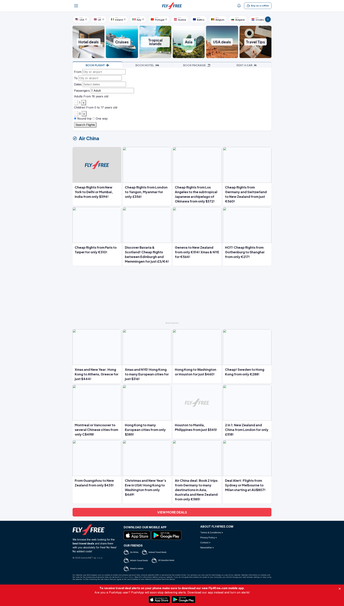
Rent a (244, 65)
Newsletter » (207, 547)
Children (79, 107)
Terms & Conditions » (211, 532)
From (77, 72)
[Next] (268, 19)
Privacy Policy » (208, 537)
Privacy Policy (127, 577)
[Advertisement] (172, 295)
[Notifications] (239, 5)
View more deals (172, 512)
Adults (78, 96)
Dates (78, 84)
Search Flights (85, 125)
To (76, 78)
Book (95, 65)
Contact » (205, 542)
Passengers (82, 90)
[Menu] (76, 5)
